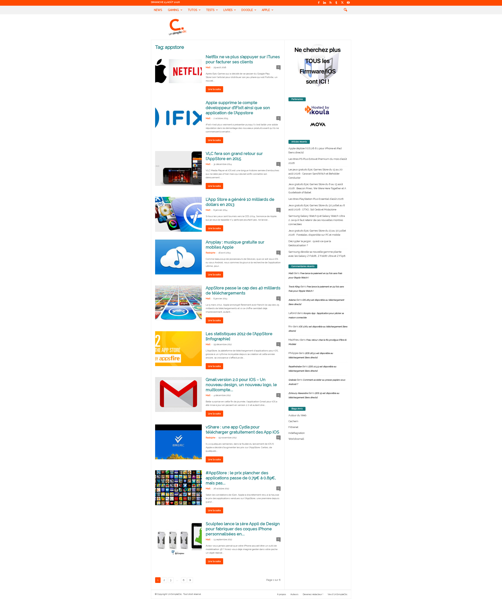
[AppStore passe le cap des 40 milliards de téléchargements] (178, 302)
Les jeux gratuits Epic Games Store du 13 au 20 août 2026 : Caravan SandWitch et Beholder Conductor (315, 173)
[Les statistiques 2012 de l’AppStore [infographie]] (178, 348)
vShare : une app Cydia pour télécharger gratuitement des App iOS (242, 429)
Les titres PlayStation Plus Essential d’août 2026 (316, 198)
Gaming (173, 10)
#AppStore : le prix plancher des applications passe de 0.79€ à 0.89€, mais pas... (241, 477)
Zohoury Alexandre (298, 393)
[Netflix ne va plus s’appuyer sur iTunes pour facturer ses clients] (178, 71)
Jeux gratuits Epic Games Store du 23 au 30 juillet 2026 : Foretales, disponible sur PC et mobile (317, 232)
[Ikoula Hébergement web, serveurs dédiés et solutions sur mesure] (317, 110)
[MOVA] (317, 124)
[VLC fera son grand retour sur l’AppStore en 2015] (178, 168)
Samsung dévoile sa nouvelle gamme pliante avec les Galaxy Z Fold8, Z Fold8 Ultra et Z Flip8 (317, 253)
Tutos (192, 10)
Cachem (293, 421)
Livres (227, 10)
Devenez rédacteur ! (313, 594)
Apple (266, 10)
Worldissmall (296, 438)
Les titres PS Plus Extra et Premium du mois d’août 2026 (317, 161)
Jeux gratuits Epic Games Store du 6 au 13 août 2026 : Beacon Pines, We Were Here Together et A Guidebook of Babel (317, 188)
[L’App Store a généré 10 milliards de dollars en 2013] (178, 214)
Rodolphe (210, 253)
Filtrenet (293, 427)
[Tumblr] (336, 3)
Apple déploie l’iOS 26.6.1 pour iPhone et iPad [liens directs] (315, 150)
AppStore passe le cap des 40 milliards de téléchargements (243, 290)
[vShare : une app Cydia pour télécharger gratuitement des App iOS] (178, 441)
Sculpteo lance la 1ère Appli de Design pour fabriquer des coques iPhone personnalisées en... (243, 528)
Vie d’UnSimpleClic (337, 594)
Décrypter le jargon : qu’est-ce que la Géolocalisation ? (309, 243)
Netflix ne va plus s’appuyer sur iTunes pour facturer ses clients (243, 59)
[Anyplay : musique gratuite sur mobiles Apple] (178, 257)
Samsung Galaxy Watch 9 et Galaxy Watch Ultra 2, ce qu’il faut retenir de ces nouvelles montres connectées (316, 220)
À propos (281, 594)
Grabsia (292, 380)
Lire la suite (214, 89)
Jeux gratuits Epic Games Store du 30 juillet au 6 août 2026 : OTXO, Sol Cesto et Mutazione (316, 207)
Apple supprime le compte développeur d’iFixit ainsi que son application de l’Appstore (238, 107)
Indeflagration (296, 433)
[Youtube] (348, 3)
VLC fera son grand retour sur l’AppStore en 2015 (234, 156)
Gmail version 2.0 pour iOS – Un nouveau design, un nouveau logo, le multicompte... (241, 384)
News (158, 10)
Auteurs (294, 594)
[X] (342, 3)
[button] (345, 10)
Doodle (247, 10)
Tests (210, 10)
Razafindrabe (294, 366)
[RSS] (330, 3)
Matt (208, 67)
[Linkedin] (324, 3)
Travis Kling (294, 286)
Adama (292, 300)
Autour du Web (297, 415)
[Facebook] (318, 3)
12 (278, 437)
